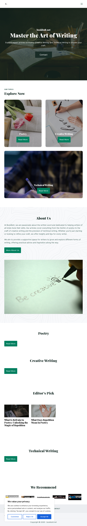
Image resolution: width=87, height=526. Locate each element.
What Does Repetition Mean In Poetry (42, 421)
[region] (29, 509)
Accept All (44, 517)
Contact (56, 508)
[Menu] (82, 4)
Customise (15, 517)
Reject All (29, 517)
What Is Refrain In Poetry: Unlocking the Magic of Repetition (16, 423)
